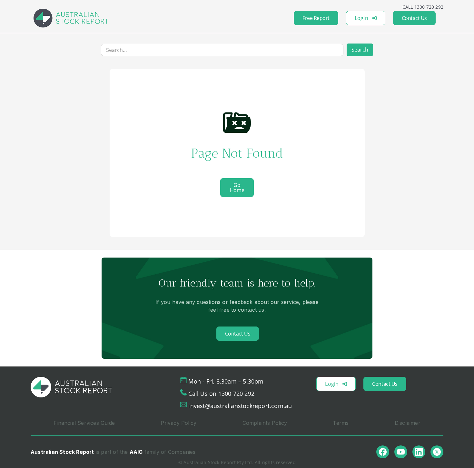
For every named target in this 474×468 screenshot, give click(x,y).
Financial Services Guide (84, 423)
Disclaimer (407, 423)
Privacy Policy (178, 423)
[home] (71, 18)
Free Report (316, 18)
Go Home (237, 187)
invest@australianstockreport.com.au (240, 406)
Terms (341, 423)
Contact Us (414, 18)
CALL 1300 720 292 (422, 7)
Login (361, 18)
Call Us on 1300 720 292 (221, 393)
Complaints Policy (264, 423)
